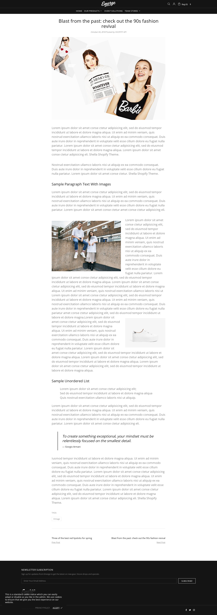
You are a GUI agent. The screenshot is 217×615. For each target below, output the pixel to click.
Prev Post (56, 542)
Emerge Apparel (108, 4)
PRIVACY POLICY (42, 608)
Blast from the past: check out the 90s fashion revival (138, 538)
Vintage (56, 519)
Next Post (161, 542)
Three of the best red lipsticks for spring (72, 538)
